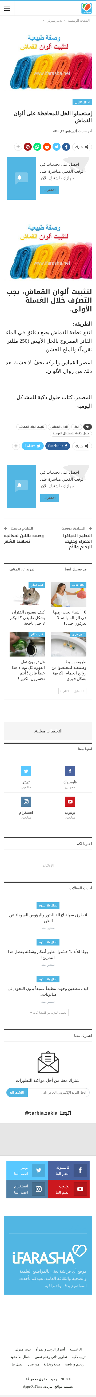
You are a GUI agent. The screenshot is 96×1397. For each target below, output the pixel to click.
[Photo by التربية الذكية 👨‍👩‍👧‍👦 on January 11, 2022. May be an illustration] (80, 1139)
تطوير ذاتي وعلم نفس (51, 1357)
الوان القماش (59, 426)
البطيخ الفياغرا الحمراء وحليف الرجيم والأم (77, 541)
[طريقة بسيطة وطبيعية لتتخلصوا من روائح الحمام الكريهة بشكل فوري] (68, 644)
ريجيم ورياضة (74, 1364)
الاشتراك (49, 190)
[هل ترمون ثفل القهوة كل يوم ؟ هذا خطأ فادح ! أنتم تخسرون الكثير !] (27, 644)
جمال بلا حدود (48, 905)
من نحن (33, 1364)
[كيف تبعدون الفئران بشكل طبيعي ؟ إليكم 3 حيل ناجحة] (27, 594)
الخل (76, 426)
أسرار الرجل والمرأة (50, 1349)
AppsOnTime (32, 1386)
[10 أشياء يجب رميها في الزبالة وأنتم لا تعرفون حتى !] (68, 594)
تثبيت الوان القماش (31, 426)
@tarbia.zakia (41, 1113)
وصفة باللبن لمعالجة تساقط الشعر (24, 538)
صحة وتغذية (52, 1364)
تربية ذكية (79, 1357)
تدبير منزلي (82, 102)
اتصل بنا (17, 1364)
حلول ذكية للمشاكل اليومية (71, 433)
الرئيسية (76, 1349)
